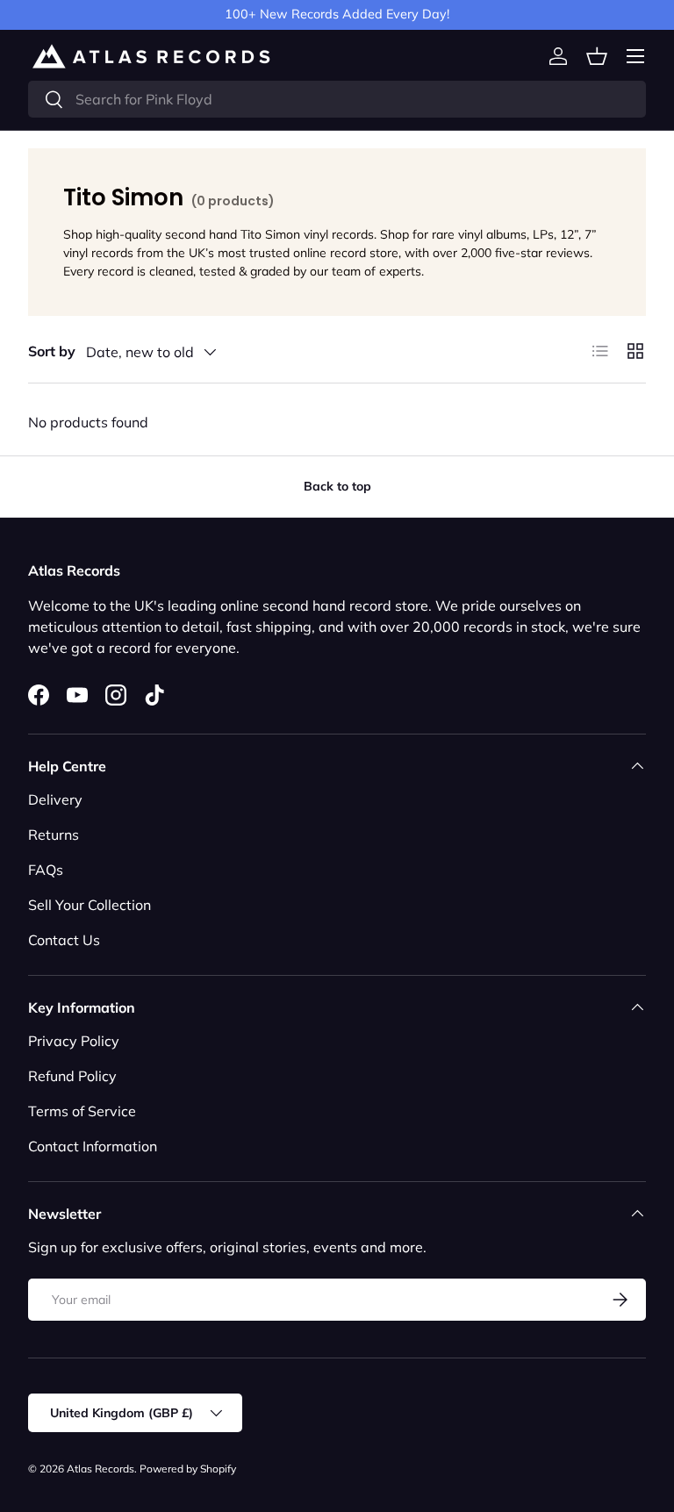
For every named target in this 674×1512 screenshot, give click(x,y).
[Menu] (635, 56)
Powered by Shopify (188, 1468)
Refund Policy (72, 1076)
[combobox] (337, 99)
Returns (53, 834)
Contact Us (64, 940)
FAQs (45, 869)
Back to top (337, 486)
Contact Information (92, 1146)
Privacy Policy (73, 1041)
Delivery (55, 799)
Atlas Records (100, 1468)
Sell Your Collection (89, 905)
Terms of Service (82, 1111)
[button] (596, 56)
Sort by (51, 351)
